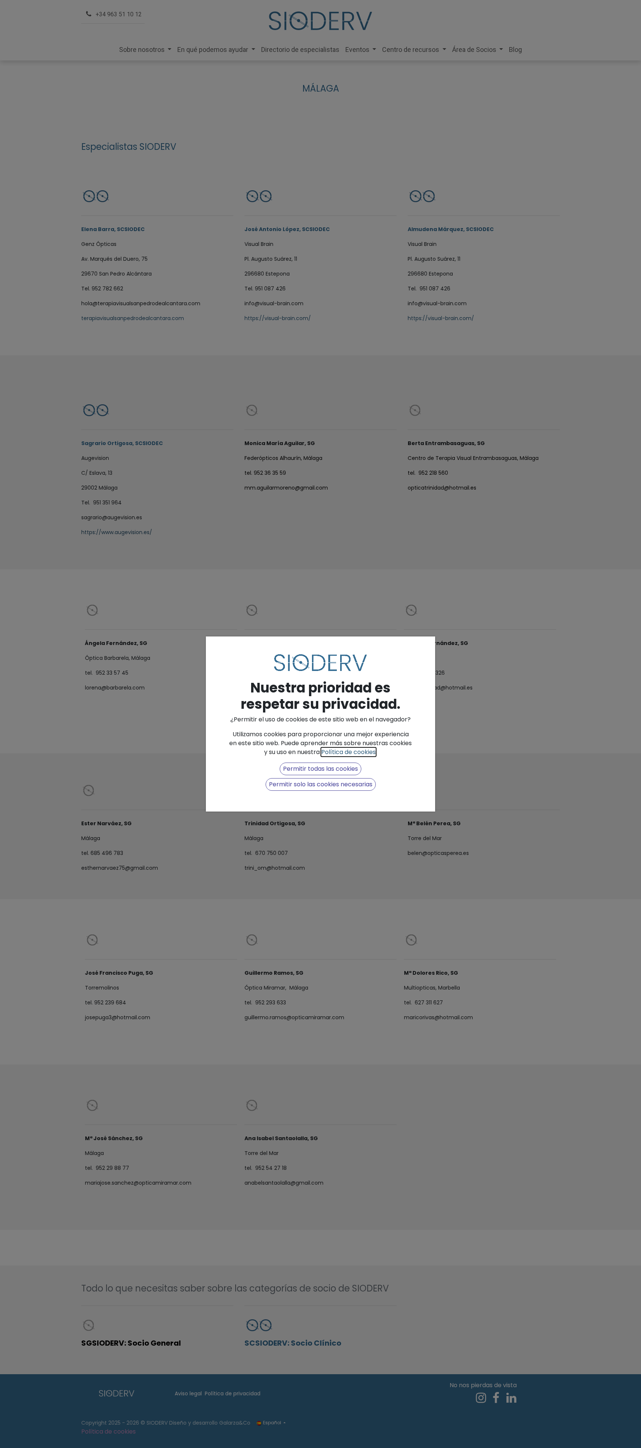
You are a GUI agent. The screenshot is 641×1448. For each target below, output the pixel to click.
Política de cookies (348, 752)
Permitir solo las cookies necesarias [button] (320, 784)
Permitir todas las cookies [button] (320, 768)
